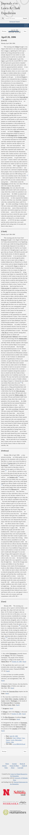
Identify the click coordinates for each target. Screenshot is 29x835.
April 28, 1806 (14, 736)
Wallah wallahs (19, 395)
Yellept (17, 47)
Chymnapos (23, 722)
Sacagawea (6, 708)
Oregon (24, 717)
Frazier (24, 77)
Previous (4, 31)
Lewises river (12, 463)
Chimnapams (13, 653)
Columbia (15, 699)
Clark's (4, 714)
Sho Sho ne (5, 332)
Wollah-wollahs (22, 137)
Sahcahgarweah (12, 135)
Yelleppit (5, 712)
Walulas (17, 712)
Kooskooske (4, 465)
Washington (14, 701)
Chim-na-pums (5, 288)
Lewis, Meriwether (16, 740)
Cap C (19, 165)
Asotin (3, 701)
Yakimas (7, 655)
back (24, 661)
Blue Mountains (9, 717)
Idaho (13, 705)
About (12, 768)
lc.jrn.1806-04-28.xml (19, 744)
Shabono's (15, 336)
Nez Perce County (6, 705)
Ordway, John (10, 742)
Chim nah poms (20, 391)
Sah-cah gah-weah (6, 336)
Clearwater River (13, 691)
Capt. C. (7, 51)
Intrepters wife (13, 477)
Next (25, 31)
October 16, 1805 (17, 661)
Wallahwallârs (23, 338)
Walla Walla (8, 699)
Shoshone (17, 131)
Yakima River (5, 661)
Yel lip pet (4, 240)
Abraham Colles (5, 686)
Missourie (14, 489)
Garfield (21, 699)
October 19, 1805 (16, 714)
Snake (3, 693)
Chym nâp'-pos (23, 97)
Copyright (20, 768)
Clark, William (17, 738)
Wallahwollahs (5, 188)
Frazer (16, 266)
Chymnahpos (5, 184)
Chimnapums (6, 724)
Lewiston (17, 703)
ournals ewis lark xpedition (10, 8)
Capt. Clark (4, 509)
